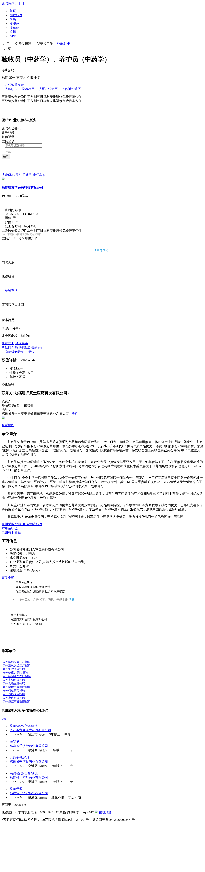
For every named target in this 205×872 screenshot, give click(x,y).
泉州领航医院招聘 (14, 690)
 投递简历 (26, 89)
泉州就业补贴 (11, 532)
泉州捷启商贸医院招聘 (17, 676)
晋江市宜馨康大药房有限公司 (30, 730)
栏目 (6, 43)
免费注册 (8, 343)
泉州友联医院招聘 (14, 683)
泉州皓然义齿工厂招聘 (17, 661)
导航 (73, 413)
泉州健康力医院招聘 (15, 672)
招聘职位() (22, 347)
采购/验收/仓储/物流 (24, 726)
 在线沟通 (13, 85)
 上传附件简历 (69, 89)
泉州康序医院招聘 (14, 694)
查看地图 (8, 425)
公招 (13, 32)
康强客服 (39, 175)
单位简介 (8, 347)
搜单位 (14, 27)
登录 (5, 156)
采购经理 (16, 789)
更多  (5, 718)
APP (13, 36)
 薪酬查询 (10, 294)
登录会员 (21, 343)
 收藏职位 (10, 89)
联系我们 (37, 347)
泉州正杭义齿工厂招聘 (17, 665)
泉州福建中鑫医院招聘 (17, 687)
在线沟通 (105, 812)
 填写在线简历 (46, 89)
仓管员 (14, 741)
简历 (13, 19)
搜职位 (14, 23)
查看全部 (8, 577)
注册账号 (25, 175)
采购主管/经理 (20, 757)
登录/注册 (63, 43)
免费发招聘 (23, 43)
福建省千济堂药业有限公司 (29, 746)
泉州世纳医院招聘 (14, 679)
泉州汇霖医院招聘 (14, 669)
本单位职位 (10, 528)
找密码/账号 (10, 175)
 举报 (29, 351)
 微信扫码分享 (13, 351)
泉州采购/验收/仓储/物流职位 (22, 524)
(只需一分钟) (11, 328)
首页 (13, 11)
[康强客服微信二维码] (96, 812)
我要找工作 (45, 43)
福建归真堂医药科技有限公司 (22, 187)
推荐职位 (16, 15)
